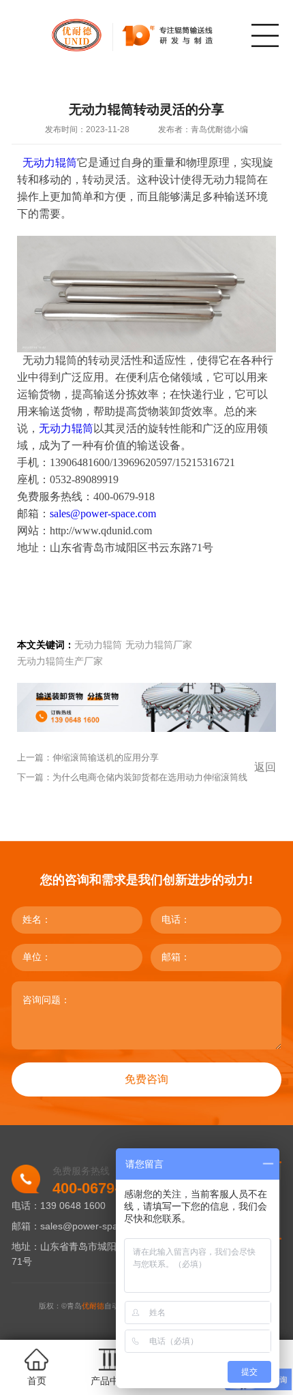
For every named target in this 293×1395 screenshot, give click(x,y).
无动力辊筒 (66, 428)
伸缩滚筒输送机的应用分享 (105, 757)
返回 (265, 767)
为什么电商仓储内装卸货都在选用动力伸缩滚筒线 (149, 777)
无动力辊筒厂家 (158, 645)
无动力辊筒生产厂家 (60, 661)
